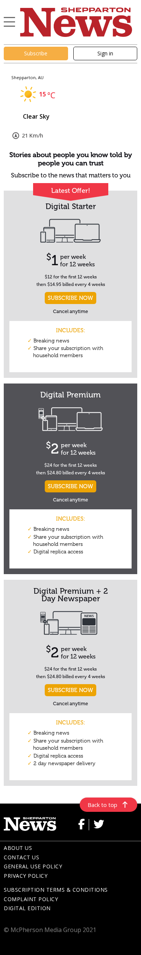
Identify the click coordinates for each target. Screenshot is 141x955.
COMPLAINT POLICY (31, 899)
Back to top (102, 804)
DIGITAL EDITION (27, 908)
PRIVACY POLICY (25, 875)
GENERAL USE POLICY (33, 866)
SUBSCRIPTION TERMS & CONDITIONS (56, 889)
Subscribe (35, 53)
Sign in (105, 53)
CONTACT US (21, 857)
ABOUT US (18, 847)
